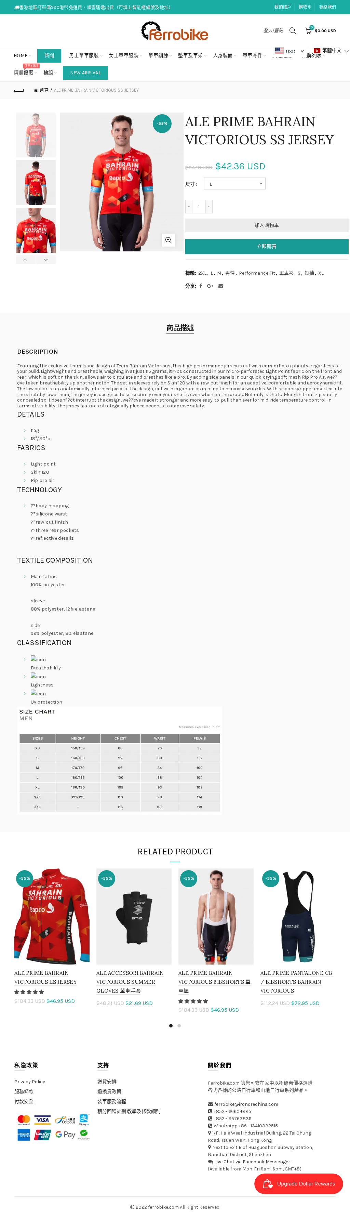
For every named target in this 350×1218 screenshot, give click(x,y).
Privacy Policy (29, 1082)
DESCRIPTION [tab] (37, 351)
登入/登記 (273, 30)
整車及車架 (190, 55)
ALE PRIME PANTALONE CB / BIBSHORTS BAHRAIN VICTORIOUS (296, 982)
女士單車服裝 (123, 55)
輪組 (48, 73)
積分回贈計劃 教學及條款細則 (129, 1111)
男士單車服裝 (84, 55)
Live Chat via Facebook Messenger (252, 1162)
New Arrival (85, 73)
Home (21, 55)
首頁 (44, 90)
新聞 (49, 55)
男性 (230, 273)
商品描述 (180, 328)
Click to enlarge (168, 240)
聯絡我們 (327, 7)
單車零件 (252, 55)
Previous (26, 259)
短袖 (309, 273)
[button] (29, 992)
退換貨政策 (109, 1092)
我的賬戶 (282, 7)
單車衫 (286, 273)
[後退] (19, 90)
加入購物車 (267, 225)
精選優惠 (26, 70)
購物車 (305, 7)
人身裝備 (223, 55)
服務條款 (23, 1092)
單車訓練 (158, 55)
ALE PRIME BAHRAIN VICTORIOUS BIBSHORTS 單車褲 (214, 982)
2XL (202, 273)
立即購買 (267, 246)
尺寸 (190, 184)
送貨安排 (107, 1082)
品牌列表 (314, 52)
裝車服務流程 (111, 1101)
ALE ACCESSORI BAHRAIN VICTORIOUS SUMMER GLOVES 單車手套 (130, 982)
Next (46, 259)
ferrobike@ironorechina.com (246, 1104)
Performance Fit (257, 273)
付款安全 (23, 1101)
